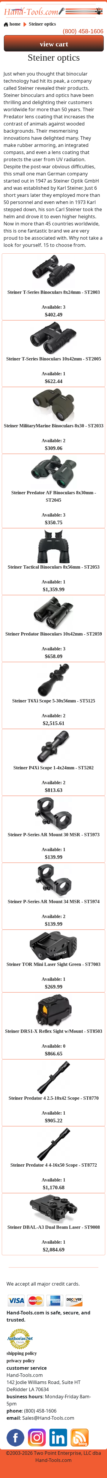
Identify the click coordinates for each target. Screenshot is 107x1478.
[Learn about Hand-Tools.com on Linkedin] (58, 1437)
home (14, 23)
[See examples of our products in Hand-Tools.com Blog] (80, 1437)
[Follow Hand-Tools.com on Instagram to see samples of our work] (37, 1437)
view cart (54, 44)
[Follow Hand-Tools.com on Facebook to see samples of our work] (15, 1437)
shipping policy (22, 1353)
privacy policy (21, 1360)
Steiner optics (42, 23)
